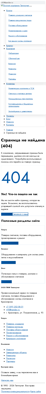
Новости (10, 121)
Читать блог (6, 281)
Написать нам (7, 380)
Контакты (10, 124)
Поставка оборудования (17, 25)
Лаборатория (13, 53)
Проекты (10, 116)
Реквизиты (12, 69)
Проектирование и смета (17, 30)
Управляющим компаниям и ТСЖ (21, 88)
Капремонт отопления (16, 338)
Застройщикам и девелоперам (20, 111)
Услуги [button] (9, 10)
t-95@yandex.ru (7, 2)
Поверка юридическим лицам (19, 20)
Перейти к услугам (9, 243)
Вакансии (12, 63)
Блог (8, 118)
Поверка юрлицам (14, 326)
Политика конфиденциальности (15, 391)
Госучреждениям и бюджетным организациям (20, 105)
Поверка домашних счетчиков (20, 15)
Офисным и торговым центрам (20, 93)
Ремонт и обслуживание (17, 36)
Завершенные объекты (16, 352)
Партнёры (12, 79)
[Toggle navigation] (31, 6)
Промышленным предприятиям (20, 99)
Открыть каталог (8, 262)
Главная (9, 129)
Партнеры (10, 361)
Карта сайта (35, 391)
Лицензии (12, 74)
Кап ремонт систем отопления (20, 41)
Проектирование (13, 332)
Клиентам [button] (10, 83)
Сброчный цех (14, 58)
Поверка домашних (15, 323)
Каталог (9, 45)
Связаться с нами (20, 214)
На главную (6, 214)
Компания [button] (10, 48)
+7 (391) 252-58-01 (14, 306)
